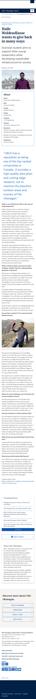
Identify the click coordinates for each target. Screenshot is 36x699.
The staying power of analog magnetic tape (17, 508)
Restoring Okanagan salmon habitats (15, 520)
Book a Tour (18, 614)
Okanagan (7, 125)
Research (29, 23)
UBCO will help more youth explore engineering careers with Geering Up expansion (15, 514)
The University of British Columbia (13, 3)
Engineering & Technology (11, 23)
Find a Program (17, 605)
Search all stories (7, 650)
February (11, 14)
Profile (13, 479)
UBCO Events (19, 537)
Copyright (25, 693)
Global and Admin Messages (10, 659)
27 (15, 14)
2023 (7, 14)
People (23, 23)
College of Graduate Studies (24, 481)
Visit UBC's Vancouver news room (12, 656)
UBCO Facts (17, 619)
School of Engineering (9, 483)
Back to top (5, 678)
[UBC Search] (32, 2)
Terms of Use (18, 693)
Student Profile (7, 24)
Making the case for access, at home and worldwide (16, 503)
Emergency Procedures (7, 693)
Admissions (17, 610)
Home (3, 14)
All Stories (18, 529)
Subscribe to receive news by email (12, 653)
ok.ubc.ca (27, 580)
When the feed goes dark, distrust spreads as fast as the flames (17, 525)
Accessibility (5, 696)
